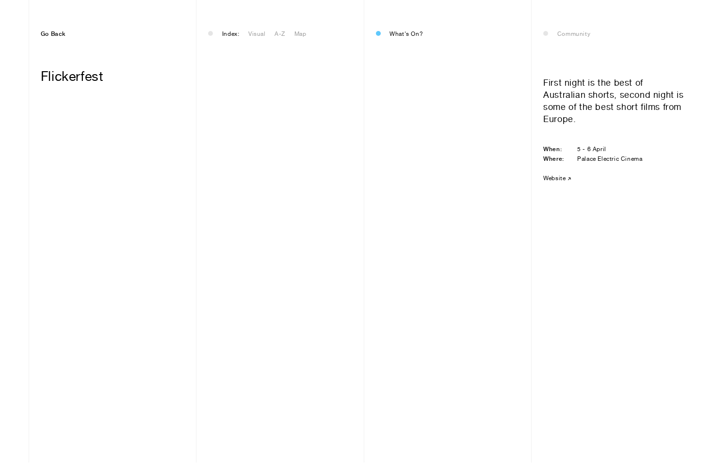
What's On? (406, 34)
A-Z (280, 34)
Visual (257, 34)
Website (554, 178)
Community (573, 34)
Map (300, 34)
